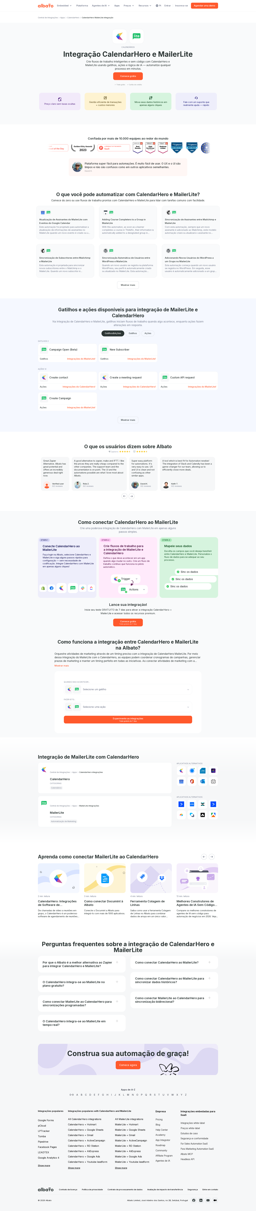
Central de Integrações (48, 17)
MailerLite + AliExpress (128, 1151)
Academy (160, 1135)
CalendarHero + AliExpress (83, 1151)
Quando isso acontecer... (77, 682)
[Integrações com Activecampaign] (213, 804)
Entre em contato (210, 1189)
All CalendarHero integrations (84, 1119)
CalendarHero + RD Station (83, 1145)
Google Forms (46, 1120)
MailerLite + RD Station (128, 1145)
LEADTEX (43, 1152)
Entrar (167, 5)
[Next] (132, 496)
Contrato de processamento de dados (125, 1189)
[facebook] (194, 1200)
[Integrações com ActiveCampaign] (181, 804)
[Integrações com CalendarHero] (181, 770)
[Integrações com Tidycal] (213, 781)
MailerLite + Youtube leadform (132, 1161)
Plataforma (82, 5)
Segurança (193, 1189)
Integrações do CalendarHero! (79, 386)
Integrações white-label (193, 1123)
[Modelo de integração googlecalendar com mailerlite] (65, 222)
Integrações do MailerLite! (81, 358)
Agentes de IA (163, 1160)
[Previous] (124, 496)
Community (161, 1150)
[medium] (215, 1200)
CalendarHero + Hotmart (82, 1124)
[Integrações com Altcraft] (192, 815)
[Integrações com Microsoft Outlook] (202, 781)
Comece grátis (128, 76)
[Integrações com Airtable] (181, 815)
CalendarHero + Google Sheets (85, 1129)
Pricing (159, 1119)
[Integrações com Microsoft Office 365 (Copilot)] (192, 781)
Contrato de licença (68, 1189)
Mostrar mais (128, 285)
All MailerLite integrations (129, 1119)
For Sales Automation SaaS (194, 1143)
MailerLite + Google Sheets (130, 1129)
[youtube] (208, 1200)
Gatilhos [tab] (133, 333)
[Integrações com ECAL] (213, 770)
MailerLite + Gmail (125, 1135)
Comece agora (128, 1065)
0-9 (72, 1094)
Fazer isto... (69, 699)
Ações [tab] (148, 333)
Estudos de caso (189, 1133)
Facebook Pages (47, 1147)
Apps (117, 5)
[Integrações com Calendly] (192, 770)
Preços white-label (190, 1128)
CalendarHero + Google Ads (84, 1156)
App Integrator (163, 1140)
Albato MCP (187, 1154)
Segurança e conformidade (194, 1138)
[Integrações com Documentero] (202, 770)
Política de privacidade (92, 1189)
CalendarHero (73, 17)
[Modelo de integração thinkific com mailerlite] (128, 222)
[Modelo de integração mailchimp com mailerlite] (191, 222)
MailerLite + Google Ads (128, 1156)
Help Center (162, 1129)
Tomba (42, 1136)
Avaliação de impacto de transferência (165, 1189)
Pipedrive (43, 1141)
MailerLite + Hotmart (126, 1124)
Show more (44, 1165)
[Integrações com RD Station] (202, 804)
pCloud (42, 1125)
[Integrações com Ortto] (192, 804)
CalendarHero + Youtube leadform (87, 1161)
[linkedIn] (201, 1200)
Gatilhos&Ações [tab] (113, 333)
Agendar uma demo (204, 5)
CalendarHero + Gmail (80, 1135)
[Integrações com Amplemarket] (202, 815)
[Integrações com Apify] (213, 815)
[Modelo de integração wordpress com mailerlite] (128, 261)
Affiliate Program (164, 1155)
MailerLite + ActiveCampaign (131, 1140)
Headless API (187, 1159)
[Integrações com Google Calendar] (181, 781)
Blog (158, 1124)
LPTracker (44, 1130)
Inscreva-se (181, 5)
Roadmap (160, 1145)
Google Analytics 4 (48, 1157)
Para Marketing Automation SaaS (197, 1148)
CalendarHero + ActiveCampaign (86, 1140)
